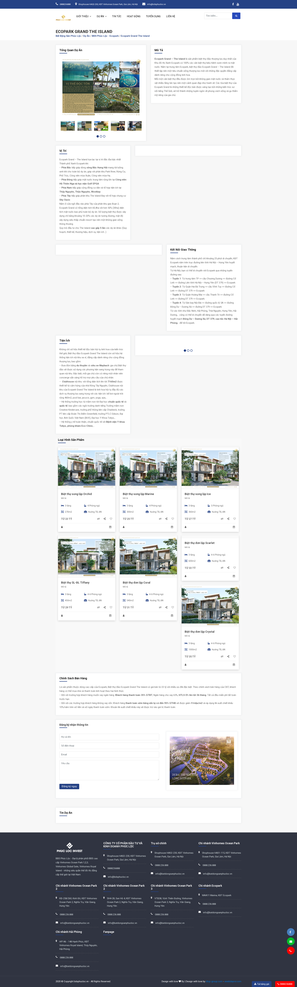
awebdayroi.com (233, 981)
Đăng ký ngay (69, 786)
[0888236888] (290, 950)
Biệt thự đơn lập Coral (136, 582)
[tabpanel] (67, 126)
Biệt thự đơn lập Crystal (200, 631)
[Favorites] (111, 518)
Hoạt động (133, 16)
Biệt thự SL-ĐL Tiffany (75, 582)
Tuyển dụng (153, 16)
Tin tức (116, 16)
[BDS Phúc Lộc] (290, 932)
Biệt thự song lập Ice (198, 494)
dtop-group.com (214, 981)
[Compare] (98, 518)
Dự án (100, 16)
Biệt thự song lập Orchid (76, 494)
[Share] (105, 518)
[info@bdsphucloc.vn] (290, 941)
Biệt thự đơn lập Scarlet (200, 543)
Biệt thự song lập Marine (138, 494)
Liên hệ (170, 16)
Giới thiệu (82, 16)
